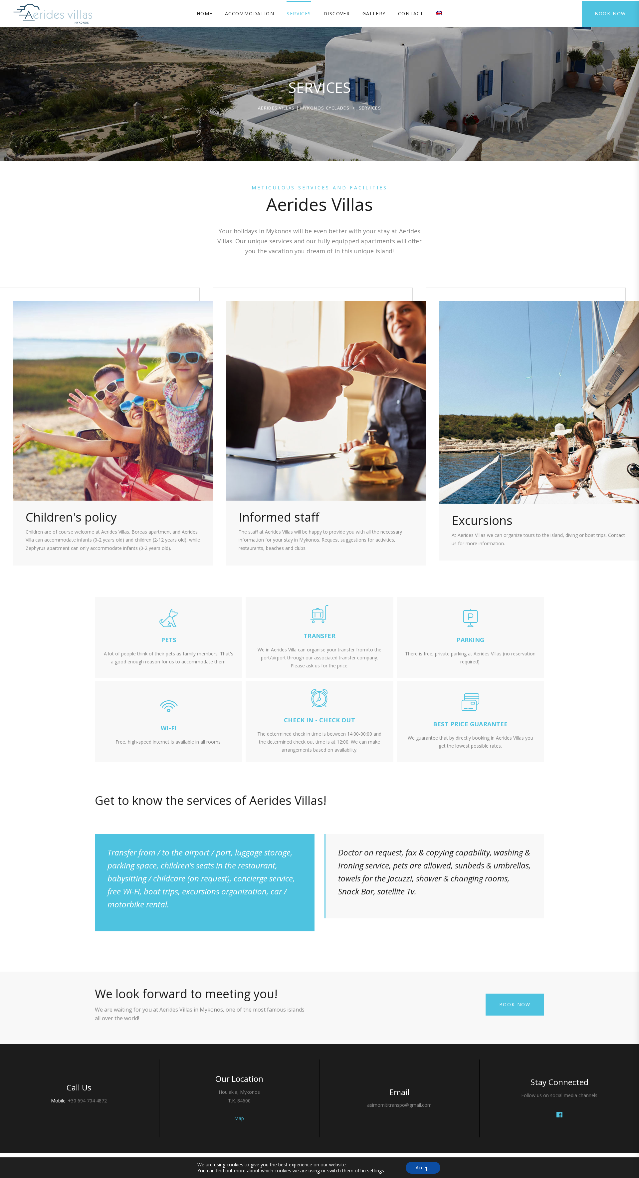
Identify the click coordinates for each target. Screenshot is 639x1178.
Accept (423, 1167)
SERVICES (299, 13)
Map (239, 1118)
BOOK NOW (610, 13)
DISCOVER (336, 13)
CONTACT (411, 13)
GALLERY (374, 13)
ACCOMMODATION (249, 13)
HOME (205, 13)
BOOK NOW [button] (515, 1004)
